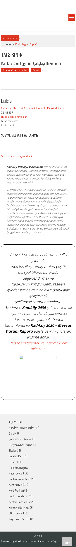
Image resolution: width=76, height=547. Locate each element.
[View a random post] (69, 26)
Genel (35, 70)
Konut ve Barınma (19, 507)
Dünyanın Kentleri (19, 445)
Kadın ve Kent (16, 473)
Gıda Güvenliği (17, 468)
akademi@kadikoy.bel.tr (14, 116)
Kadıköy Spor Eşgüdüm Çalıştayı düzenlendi (31, 63)
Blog (11, 433)
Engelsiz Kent (16, 456)
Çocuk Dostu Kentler (20, 439)
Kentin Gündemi (18, 496)
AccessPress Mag (46, 541)
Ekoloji (12, 450)
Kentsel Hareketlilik (19, 502)
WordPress (21, 541)
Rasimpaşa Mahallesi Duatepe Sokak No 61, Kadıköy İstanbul (33, 108)
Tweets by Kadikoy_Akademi (16, 156)
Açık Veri (13, 422)
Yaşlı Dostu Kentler (19, 519)
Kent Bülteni (16, 485)
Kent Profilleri (16, 490)
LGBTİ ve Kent (16, 513)
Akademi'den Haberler (15, 70)
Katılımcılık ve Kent (19, 479)
